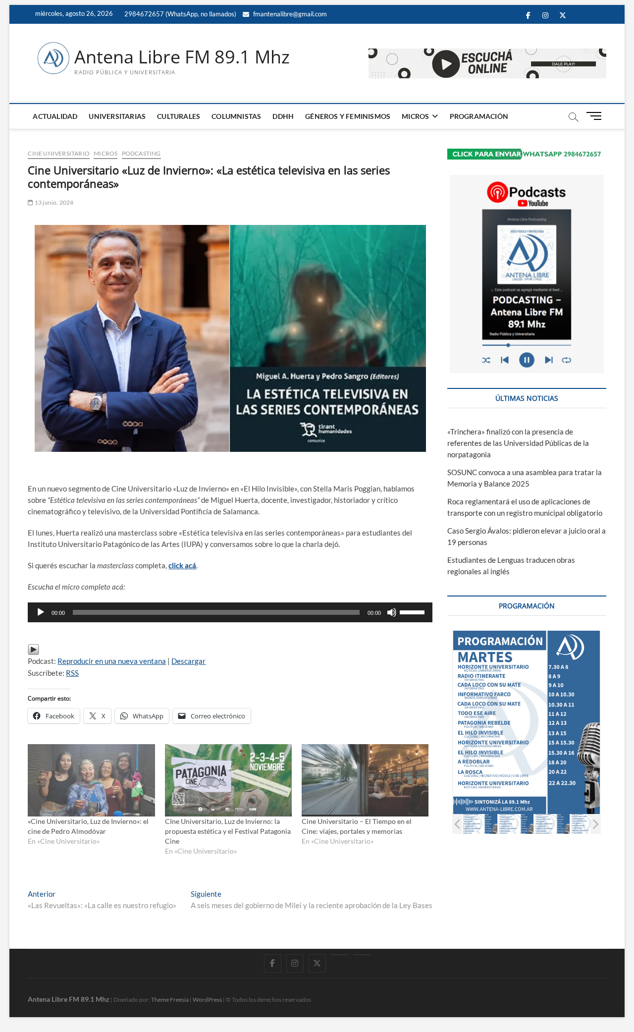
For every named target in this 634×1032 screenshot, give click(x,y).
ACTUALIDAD (55, 116)
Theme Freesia (170, 999)
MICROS (415, 116)
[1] (479, 824)
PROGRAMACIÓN (479, 116)
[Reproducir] (41, 612)
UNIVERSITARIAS (117, 116)
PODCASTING (141, 153)
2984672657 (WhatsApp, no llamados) (179, 14)
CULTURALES (178, 116)
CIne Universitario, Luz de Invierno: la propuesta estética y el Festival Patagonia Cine (228, 831)
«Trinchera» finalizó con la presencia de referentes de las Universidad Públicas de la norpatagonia (518, 443)
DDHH (283, 116)
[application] (230, 612)
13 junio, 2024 (53, 202)
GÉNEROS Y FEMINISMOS (347, 116)
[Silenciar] (392, 612)
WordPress (207, 999)
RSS (72, 672)
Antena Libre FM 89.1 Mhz (182, 57)
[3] (552, 824)
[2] (515, 824)
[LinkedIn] (339, 954)
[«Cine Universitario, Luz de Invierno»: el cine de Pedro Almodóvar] (91, 780)
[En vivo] (361, 954)
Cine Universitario (59, 153)
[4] (588, 824)
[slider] (413, 611)
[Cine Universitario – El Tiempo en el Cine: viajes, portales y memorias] (365, 780)
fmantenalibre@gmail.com (289, 14)
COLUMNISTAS (236, 116)
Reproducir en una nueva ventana (111, 660)
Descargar (188, 660)
